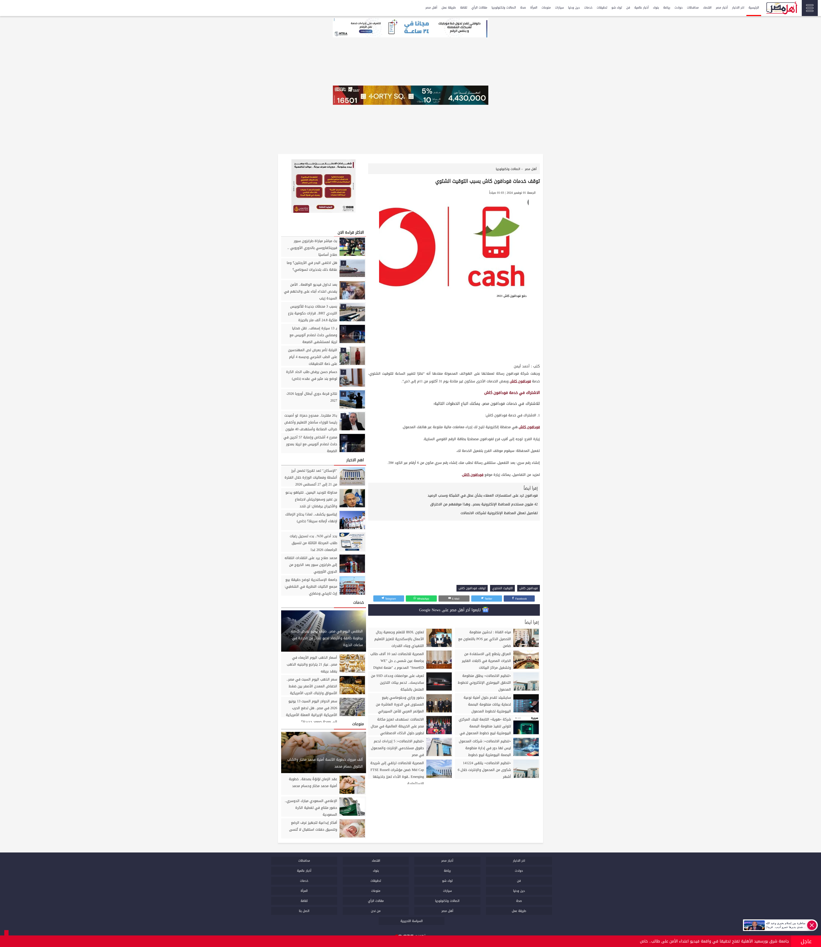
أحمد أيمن (522, 366)
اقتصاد (707, 7)
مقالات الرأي (479, 7)
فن (628, 7)
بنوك (656, 7)
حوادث (679, 7)
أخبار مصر (722, 7)
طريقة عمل (449, 7)
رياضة (666, 7)
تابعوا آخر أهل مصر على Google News (450, 610)
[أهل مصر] (781, 8)
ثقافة (463, 7)
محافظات (693, 7)
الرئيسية (754, 7)
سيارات (559, 7)
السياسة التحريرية (411, 921)
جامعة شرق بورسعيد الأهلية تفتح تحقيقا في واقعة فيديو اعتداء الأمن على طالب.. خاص (714, 941)
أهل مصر (431, 7)
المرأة (533, 7)
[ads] (410, 28)
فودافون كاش (520, 381)
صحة (523, 7)
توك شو (616, 7)
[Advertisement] (454, 331)
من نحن (376, 911)
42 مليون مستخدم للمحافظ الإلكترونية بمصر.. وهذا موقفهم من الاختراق (484, 504)
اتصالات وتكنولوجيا (504, 7)
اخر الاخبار (738, 7)
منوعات (546, 7)
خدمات (588, 7)
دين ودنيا (574, 7)
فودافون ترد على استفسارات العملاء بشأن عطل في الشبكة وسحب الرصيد (483, 495)
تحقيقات (602, 7)
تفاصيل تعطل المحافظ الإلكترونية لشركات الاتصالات (499, 513)
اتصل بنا (304, 911)
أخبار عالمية (641, 7)
